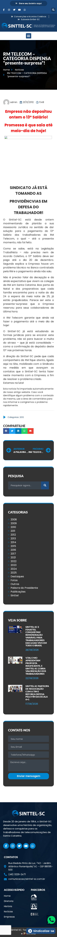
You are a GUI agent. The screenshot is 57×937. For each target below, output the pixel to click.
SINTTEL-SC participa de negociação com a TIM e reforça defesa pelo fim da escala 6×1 (37, 693)
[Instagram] (9, 10)
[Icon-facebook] (4, 10)
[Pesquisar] (45, 485)
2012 (22, 417)
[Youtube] (19, 10)
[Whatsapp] (24, 10)
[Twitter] (14, 10)
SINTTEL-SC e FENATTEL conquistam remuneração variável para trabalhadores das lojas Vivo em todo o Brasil (36, 636)
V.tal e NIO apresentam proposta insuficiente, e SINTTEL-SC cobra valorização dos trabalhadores (35, 665)
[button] (53, 10)
